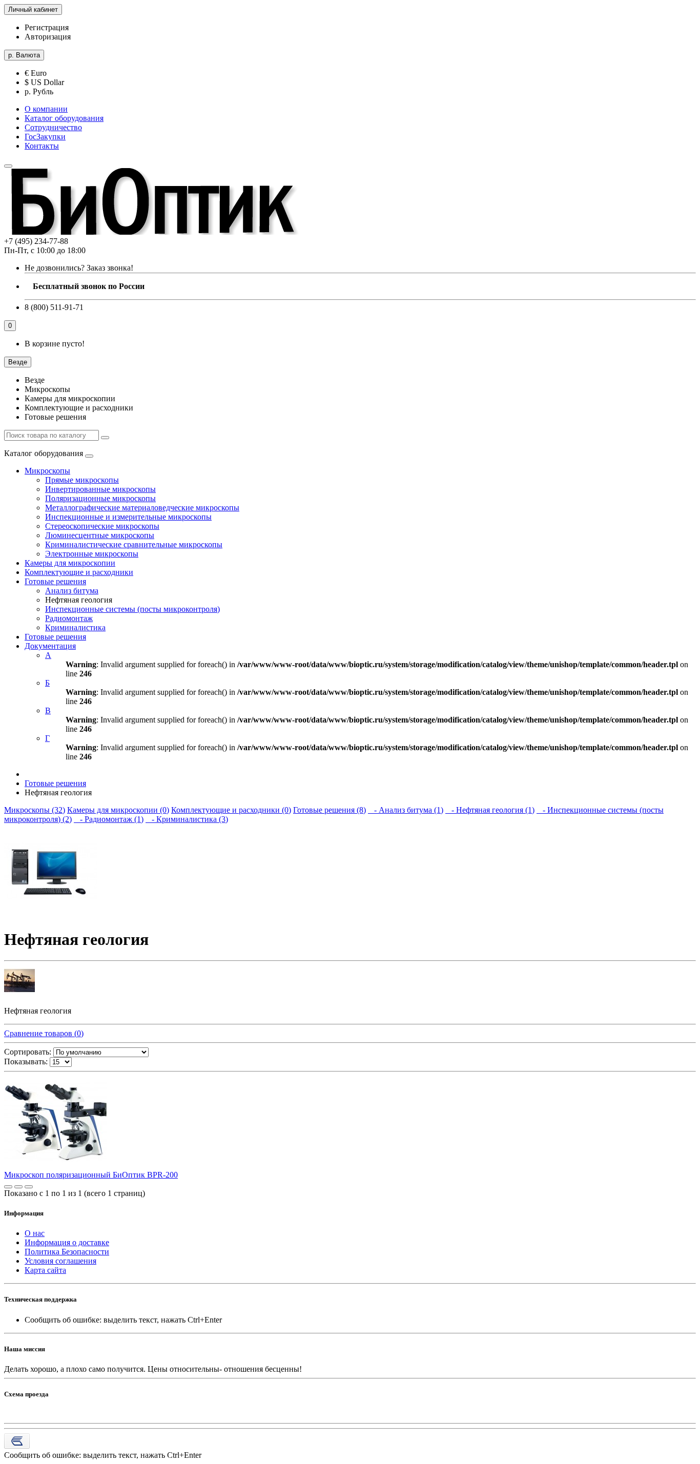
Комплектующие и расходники (79, 572)
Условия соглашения (60, 1260)
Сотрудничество (53, 127)
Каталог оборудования (64, 118)
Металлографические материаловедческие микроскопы (142, 507)
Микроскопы (47, 470)
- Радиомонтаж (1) (108, 819)
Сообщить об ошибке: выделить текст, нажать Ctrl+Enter (102, 1455)
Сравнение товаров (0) (44, 1033)
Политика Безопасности (67, 1251)
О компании (46, 109)
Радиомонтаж (69, 618)
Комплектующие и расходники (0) (231, 810)
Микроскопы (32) (34, 810)
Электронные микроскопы (91, 553)
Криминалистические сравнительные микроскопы (133, 544)
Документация (50, 646)
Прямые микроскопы (82, 480)
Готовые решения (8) (329, 810)
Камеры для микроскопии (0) (118, 810)
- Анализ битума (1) (405, 810)
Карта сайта (45, 1270)
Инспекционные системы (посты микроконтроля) (132, 609)
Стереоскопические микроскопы (102, 526)
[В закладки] (18, 1186)
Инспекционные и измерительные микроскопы (128, 516)
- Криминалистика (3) (187, 819)
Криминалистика (75, 627)
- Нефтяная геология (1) (489, 810)
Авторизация (48, 36)
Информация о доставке (67, 1242)
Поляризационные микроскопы (100, 498)
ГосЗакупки (45, 136)
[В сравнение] (29, 1186)
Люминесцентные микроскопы (99, 535)
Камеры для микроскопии (70, 563)
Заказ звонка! (79, 267)
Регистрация (47, 27)
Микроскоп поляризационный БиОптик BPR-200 (91, 1174)
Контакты (42, 145)
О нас (35, 1233)
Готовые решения (55, 581)
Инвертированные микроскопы (100, 489)
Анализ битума (71, 590)
